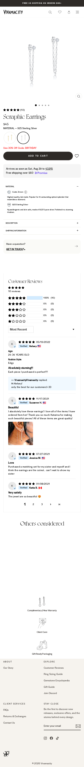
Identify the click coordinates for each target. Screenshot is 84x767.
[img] (27, 342)
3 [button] (42, 504)
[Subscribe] (78, 726)
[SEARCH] (50, 13)
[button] (60, 12)
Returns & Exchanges (14, 716)
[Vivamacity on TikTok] (57, 738)
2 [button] (33, 504)
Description (12, 223)
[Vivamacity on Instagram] (45, 738)
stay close (51, 704)
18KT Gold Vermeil (10, 138)
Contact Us (9, 722)
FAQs (6, 710)
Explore (49, 661)
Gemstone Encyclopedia (57, 680)
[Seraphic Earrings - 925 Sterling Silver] (10, 583)
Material (20, 128)
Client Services (14, 704)
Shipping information (16, 231)
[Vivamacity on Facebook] (51, 738)
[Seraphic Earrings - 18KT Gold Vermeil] (5, 583)
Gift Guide (49, 687)
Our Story (8, 668)
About (7, 661)
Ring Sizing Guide (53, 674)
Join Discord (50, 693)
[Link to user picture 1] (20, 433)
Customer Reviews (54, 668)
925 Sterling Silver (23, 138)
